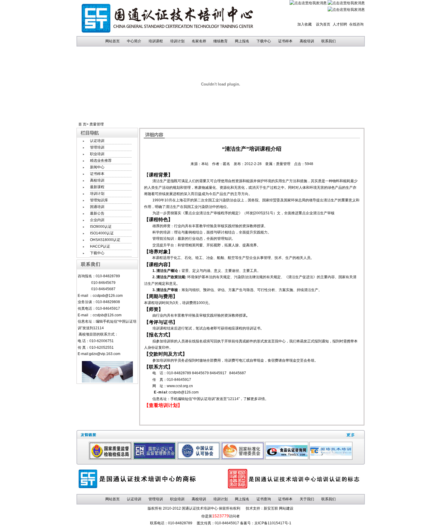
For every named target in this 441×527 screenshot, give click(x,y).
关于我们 (307, 499)
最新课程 (97, 187)
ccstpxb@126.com (108, 296)
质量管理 (96, 124)
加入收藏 (304, 24)
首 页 (82, 124)
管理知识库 (99, 200)
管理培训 (97, 147)
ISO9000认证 (101, 226)
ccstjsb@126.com (105, 315)
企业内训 (97, 220)
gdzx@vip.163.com (104, 354)
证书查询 (263, 499)
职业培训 (97, 154)
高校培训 (307, 41)
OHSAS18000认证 (105, 240)
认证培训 (97, 141)
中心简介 (134, 41)
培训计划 (177, 41)
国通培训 (97, 207)
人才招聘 (340, 24)
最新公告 (97, 213)
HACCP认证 (100, 246)
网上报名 (242, 41)
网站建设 (286, 508)
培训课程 (155, 41)
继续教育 (220, 41)
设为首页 (323, 24)
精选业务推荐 (101, 160)
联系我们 (328, 41)
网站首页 (112, 41)
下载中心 (263, 41)
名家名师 (199, 41)
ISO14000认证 (102, 233)
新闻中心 (97, 167)
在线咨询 (356, 24)
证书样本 (285, 41)
